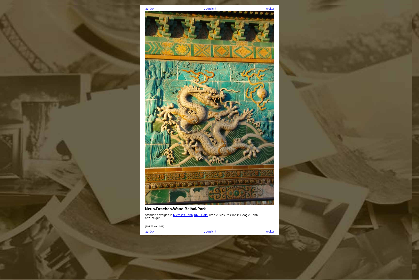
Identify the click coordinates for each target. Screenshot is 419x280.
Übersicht (209, 8)
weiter (270, 8)
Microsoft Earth (183, 215)
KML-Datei (201, 215)
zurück (149, 8)
